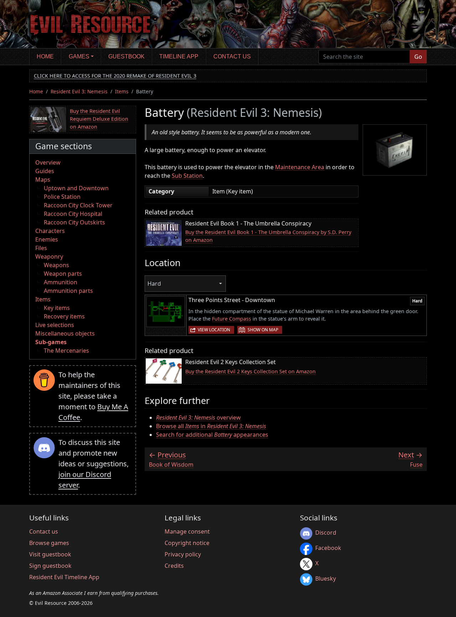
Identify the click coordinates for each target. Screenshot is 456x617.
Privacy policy (183, 554)
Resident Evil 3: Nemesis (79, 91)
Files (41, 248)
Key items (57, 308)
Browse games (49, 543)
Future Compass (231, 318)
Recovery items (64, 316)
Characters (50, 231)
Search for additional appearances (212, 435)
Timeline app (178, 56)
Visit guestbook (50, 554)
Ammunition (60, 282)
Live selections (54, 325)
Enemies (46, 239)
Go (418, 57)
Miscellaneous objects (65, 333)
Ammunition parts (68, 291)
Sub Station (187, 176)
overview (198, 417)
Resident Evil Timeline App (64, 577)
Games (79, 56)
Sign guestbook (50, 566)
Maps (42, 179)
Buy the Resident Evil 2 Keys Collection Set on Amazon (250, 371)
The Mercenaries (66, 350)
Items (122, 91)
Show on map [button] (263, 330)
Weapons (56, 265)
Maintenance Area (299, 167)
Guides (44, 171)
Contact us (232, 56)
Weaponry (49, 256)
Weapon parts (63, 274)
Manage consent (187, 531)
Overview (48, 162)
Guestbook (126, 56)
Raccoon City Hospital (73, 214)
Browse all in (211, 426)
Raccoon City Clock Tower (78, 205)
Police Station (62, 197)
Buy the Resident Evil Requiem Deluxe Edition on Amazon (99, 119)
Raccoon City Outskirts (74, 222)
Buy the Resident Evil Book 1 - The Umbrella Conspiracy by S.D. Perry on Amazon (268, 236)
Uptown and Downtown (76, 188)
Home (45, 56)
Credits (174, 566)
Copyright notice (187, 543)
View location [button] (214, 330)
